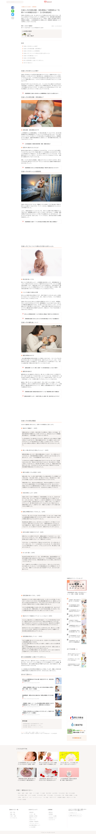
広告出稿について (53, 817)
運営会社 (51, 812)
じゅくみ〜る (52, 819)
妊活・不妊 (12, 812)
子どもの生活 (62, 793)
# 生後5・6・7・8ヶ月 (26, 6)
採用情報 (51, 814)
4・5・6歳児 (36, 793)
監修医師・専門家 (33, 816)
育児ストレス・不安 (71, 797)
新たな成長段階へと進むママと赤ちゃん (33, 60)
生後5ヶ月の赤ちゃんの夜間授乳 (32, 51)
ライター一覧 (32, 814)
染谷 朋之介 (30, 36)
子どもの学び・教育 (41, 795)
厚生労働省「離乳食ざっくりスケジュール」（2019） (33, 726)
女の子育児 (54, 793)
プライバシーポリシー (34, 823)
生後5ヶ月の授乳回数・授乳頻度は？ (33, 48)
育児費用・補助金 (61, 797)
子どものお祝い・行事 (59, 795)
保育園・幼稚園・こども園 (71, 795)
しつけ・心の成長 (32, 795)
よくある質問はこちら (72, 812)
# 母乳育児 (34, 6)
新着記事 (31, 812)
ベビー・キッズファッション (35, 797)
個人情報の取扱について (34, 825)
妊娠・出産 (12, 814)
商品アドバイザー (33, 817)
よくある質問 (32, 827)
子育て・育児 (13, 816)
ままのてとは (32, 819)
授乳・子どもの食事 (70, 793)
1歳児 (23, 793)
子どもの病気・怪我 (22, 795)
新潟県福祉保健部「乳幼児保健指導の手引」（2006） (33, 723)
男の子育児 (48, 793)
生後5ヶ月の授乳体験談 (29, 58)
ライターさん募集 (52, 816)
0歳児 (19, 793)
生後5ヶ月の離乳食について (31, 55)
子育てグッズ (25, 797)
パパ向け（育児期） (22, 799)
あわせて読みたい (28, 63)
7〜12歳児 (42, 793)
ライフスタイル (13, 817)
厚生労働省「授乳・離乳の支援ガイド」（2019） (32, 725)
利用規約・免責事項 (33, 821)
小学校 (19, 797)
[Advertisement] (31, 235)
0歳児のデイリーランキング (74, 578)
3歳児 (30, 793)
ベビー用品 (45, 797)
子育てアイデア (53, 797)
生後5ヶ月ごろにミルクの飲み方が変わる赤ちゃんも (37, 53)
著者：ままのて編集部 (26, 26)
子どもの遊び (50, 795)
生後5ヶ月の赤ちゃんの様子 (31, 46)
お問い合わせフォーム (75, 815)
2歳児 (27, 793)
